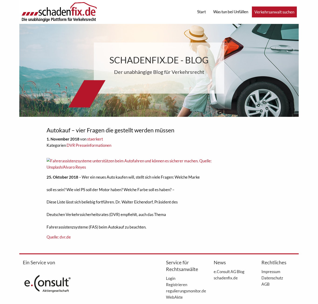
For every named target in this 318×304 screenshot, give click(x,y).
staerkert (95, 139)
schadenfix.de (226, 277)
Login (170, 278)
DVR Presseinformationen (89, 145)
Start (201, 11)
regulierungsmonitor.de (183, 290)
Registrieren (176, 284)
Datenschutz (272, 277)
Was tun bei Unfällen (230, 11)
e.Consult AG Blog (229, 271)
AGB (265, 284)
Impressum (270, 271)
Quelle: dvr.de (59, 237)
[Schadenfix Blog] (59, 11)
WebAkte (174, 297)
